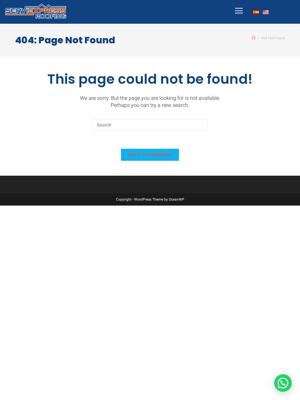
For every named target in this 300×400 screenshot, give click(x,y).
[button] (283, 383)
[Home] (253, 38)
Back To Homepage (150, 155)
